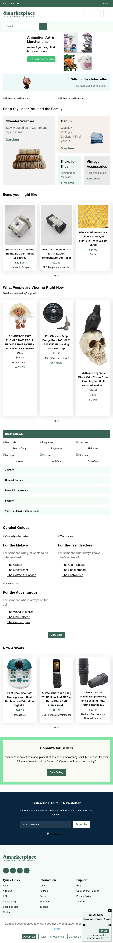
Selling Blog (9, 901)
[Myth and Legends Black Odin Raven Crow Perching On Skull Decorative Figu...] (93, 358)
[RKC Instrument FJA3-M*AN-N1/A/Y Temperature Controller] (56, 237)
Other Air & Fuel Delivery (56, 358)
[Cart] (87, 13)
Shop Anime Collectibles (43, 59)
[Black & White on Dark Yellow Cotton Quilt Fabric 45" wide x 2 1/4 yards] (93, 237)
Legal (42, 885)
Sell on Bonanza (11, 3)
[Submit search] (43, 26)
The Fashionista (72, 575)
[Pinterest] (20, 870)
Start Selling (56, 772)
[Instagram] (27, 870)
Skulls (93, 395)
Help (105, 3)
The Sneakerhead (74, 570)
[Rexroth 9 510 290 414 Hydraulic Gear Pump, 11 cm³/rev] (19, 237)
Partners (44, 891)
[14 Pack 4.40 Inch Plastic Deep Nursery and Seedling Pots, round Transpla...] (93, 689)
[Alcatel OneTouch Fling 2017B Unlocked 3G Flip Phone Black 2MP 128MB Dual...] (56, 689)
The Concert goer (18, 622)
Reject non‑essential (52, 936)
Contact (7, 912)
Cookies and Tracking (87, 891)
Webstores (45, 901)
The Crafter (14, 564)
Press (43, 896)
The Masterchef (17, 570)
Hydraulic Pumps (20, 267)
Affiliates (7, 891)
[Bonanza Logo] (19, 14)
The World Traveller (20, 611)
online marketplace (34, 757)
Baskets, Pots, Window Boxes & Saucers (93, 716)
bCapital (44, 907)
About (6, 885)
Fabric (93, 254)
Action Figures (19, 362)
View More (56, 635)
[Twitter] (13, 870)
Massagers (20, 715)
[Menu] (106, 13)
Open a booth (67, 761)
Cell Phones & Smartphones (56, 715)
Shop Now (12, 139)
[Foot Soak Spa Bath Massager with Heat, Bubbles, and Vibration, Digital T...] (19, 689)
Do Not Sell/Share (79, 936)
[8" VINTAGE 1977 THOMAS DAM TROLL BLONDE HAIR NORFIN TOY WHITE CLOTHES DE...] (19, 358)
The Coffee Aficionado (21, 575)
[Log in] (97, 13)
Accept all (29, 936)
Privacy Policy (83, 896)
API (5, 896)
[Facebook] (6, 870)
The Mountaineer (18, 617)
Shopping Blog (11, 907)
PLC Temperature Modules (56, 267)
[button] (55, 275)
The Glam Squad (73, 564)
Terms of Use (83, 901)
